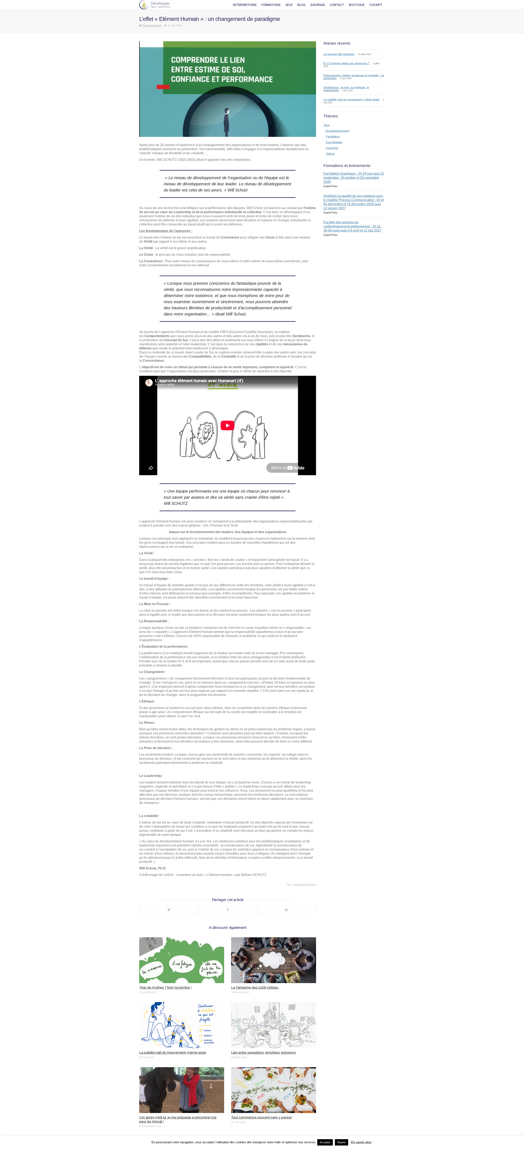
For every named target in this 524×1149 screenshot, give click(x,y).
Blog (301, 5)
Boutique (357, 5)
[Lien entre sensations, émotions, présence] (273, 1025)
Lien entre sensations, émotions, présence (263, 1052)
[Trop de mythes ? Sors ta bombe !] (181, 960)
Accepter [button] (325, 1142)
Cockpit (375, 5)
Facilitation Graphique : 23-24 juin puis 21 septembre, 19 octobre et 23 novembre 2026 (353, 177)
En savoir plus (361, 1142)
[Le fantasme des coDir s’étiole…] (273, 960)
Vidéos (330, 153)
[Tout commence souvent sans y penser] (273, 1090)
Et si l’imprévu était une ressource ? (346, 63)
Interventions (244, 5)
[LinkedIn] (286, 909)
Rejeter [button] (341, 1142)
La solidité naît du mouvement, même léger (172, 1052)
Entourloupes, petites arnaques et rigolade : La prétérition (353, 77)
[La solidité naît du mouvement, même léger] (181, 1025)
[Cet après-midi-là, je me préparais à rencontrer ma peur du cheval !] (181, 1090)
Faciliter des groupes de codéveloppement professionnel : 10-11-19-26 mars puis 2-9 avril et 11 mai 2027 (352, 226)
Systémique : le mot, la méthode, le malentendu (346, 89)
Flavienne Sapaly (152, 25)
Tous (326, 125)
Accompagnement (304, 884)
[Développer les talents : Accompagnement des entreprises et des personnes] (154, 4)
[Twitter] (169, 909)
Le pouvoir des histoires (338, 54)
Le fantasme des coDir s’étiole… (255, 987)
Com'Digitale (334, 142)
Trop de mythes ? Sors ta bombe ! (165, 987)
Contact (337, 5)
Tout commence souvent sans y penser (261, 1117)
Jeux (288, 5)
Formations (270, 5)
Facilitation (333, 136)
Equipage (318, 5)
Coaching (332, 148)
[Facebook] (228, 909)
